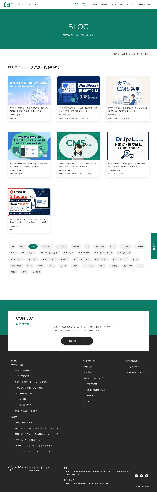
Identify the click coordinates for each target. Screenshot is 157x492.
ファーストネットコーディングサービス (32, 451)
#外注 (51, 266)
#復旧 (102, 266)
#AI (12, 246)
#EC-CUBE (46, 246)
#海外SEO (127, 266)
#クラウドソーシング (103, 253)
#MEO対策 (99, 246)
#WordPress (84, 253)
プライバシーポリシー (136, 372)
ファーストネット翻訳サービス (29, 440)
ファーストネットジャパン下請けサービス (33, 446)
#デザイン (33, 259)
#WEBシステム (28, 253)
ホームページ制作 (23, 370)
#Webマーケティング (49, 253)
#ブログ (64, 259)
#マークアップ (101, 259)
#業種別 (114, 266)
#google (76, 246)
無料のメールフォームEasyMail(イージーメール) (36, 434)
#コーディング (124, 253)
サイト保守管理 (22, 376)
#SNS (13, 253)
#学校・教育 (88, 266)
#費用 (24, 272)
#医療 (29, 266)
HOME (116, 54)
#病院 (140, 266)
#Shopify (139, 246)
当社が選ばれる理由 (96, 390)
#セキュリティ (17, 259)
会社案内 (91, 395)
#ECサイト (62, 246)
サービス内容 (17, 365)
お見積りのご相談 (144, 4)
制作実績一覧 (89, 361)
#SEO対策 (125, 246)
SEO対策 (23, 399)
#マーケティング (120, 259)
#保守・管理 (16, 266)
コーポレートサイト (24, 422)
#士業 (40, 266)
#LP (87, 246)
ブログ (114, 4)
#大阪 (75, 266)
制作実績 (104, 4)
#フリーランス (49, 259)
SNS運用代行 (25, 405)
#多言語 (63, 266)
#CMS (33, 246)
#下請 (135, 259)
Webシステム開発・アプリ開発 (29, 388)
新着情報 (87, 372)
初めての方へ (93, 384)
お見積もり (135, 367)
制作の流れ (88, 367)
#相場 (13, 272)
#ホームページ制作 (81, 259)
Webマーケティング (24, 394)
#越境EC (36, 272)
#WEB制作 (68, 253)
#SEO (112, 246)
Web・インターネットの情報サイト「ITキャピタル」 (38, 428)
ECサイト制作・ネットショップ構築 (31, 382)
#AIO (22, 246)
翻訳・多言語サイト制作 (26, 411)
